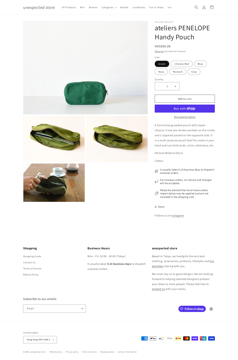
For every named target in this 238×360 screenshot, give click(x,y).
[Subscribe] (82, 308)
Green (162, 63)
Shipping (159, 51)
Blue (200, 63)
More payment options (184, 117)
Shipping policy (107, 352)
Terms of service (89, 352)
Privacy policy (72, 352)
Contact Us (29, 262)
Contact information (127, 352)
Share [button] (161, 206)
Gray (194, 71)
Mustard (178, 71)
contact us (158, 289)
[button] (108, 7)
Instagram (177, 215)
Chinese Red (181, 63)
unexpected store (38, 352)
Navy (161, 71)
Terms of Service (32, 268)
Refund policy (56, 352)
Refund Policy (31, 274)
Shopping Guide (32, 256)
